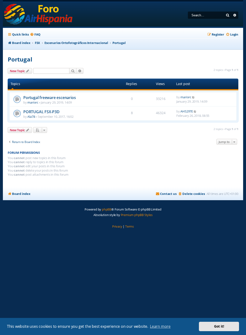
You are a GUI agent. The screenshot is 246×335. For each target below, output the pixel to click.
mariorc (32, 102)
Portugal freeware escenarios (49, 97)
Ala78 (31, 116)
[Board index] (38, 14)
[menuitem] (35, 34)
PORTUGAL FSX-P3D (41, 111)
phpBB (106, 209)
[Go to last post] (193, 97)
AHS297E (186, 111)
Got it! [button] (219, 326)
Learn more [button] (160, 326)
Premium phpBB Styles (137, 215)
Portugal (20, 59)
